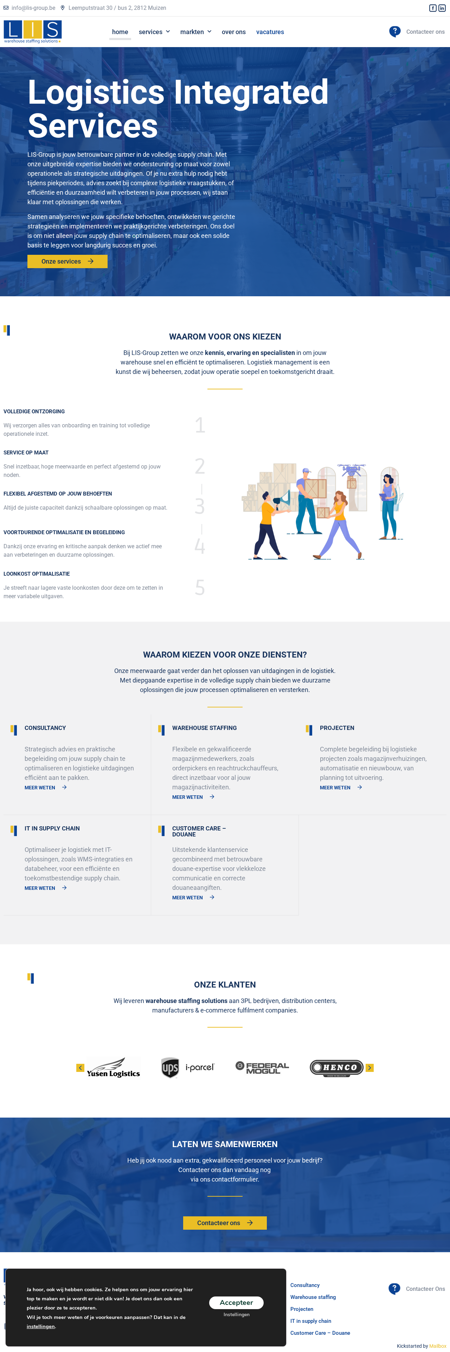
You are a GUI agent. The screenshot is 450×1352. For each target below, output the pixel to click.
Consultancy (305, 1285)
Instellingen (237, 1314)
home (120, 31)
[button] (370, 1068)
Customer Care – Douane (320, 1333)
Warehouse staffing (313, 1297)
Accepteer (236, 1302)
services (150, 31)
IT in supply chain (310, 1321)
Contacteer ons (425, 31)
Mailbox (437, 1346)
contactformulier (235, 1179)
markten (192, 31)
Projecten (301, 1309)
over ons (234, 31)
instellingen (41, 1326)
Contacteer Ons (425, 1289)
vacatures (270, 31)
